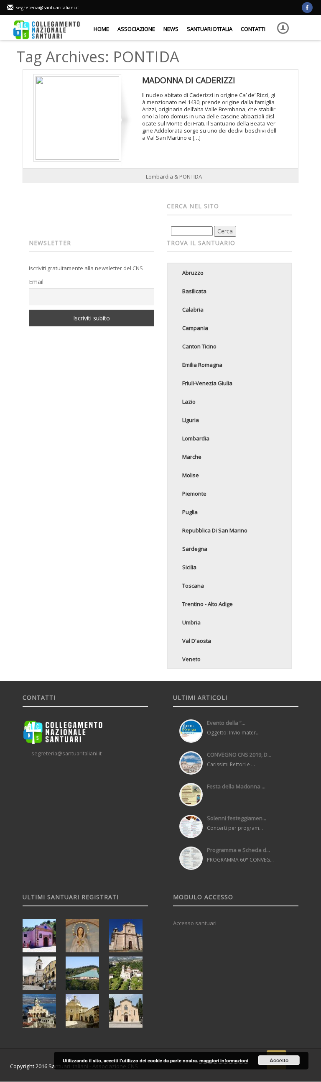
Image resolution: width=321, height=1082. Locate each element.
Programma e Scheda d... (238, 850)
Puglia (190, 512)
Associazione (136, 29)
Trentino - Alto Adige (207, 604)
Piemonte (194, 493)
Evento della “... (226, 722)
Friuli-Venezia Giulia (207, 383)
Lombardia (195, 438)
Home (101, 29)
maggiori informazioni (223, 1060)
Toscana (193, 585)
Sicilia (189, 567)
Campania (195, 328)
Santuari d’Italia (209, 29)
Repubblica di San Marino (214, 530)
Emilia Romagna (202, 364)
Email (36, 282)
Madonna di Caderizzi (188, 80)
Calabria (193, 309)
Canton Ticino (199, 346)
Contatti (253, 29)
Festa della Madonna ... (236, 786)
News (170, 29)
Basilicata (194, 291)
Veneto (191, 659)
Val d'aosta (196, 641)
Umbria (191, 622)
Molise (190, 475)
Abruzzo (193, 272)
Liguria (190, 420)
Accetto (279, 1060)
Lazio (189, 401)
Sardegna (194, 549)
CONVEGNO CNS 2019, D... (239, 754)
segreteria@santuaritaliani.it (47, 7)
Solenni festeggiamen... (236, 818)
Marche (191, 456)
